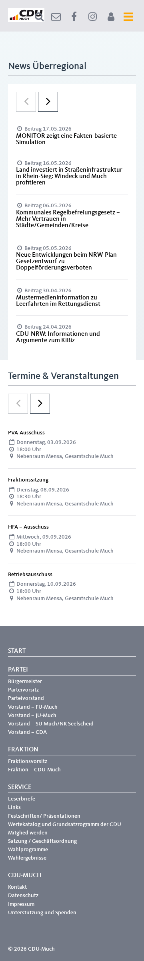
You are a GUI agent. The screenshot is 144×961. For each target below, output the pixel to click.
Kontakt (17, 887)
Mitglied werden (28, 833)
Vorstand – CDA (27, 732)
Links (14, 807)
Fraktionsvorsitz (27, 761)
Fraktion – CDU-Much (34, 770)
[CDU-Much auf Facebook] (74, 17)
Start (17, 651)
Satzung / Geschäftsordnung (42, 841)
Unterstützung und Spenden (42, 912)
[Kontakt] (56, 17)
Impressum (21, 904)
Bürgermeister (25, 681)
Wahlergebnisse (27, 858)
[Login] (111, 17)
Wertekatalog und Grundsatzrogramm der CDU (64, 824)
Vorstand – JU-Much (32, 715)
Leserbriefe (21, 799)
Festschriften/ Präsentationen (44, 816)
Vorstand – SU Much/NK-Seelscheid (51, 724)
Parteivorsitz (23, 690)
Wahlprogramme (28, 849)
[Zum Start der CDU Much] (26, 20)
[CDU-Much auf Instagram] (92, 17)
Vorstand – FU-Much (33, 707)
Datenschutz (23, 895)
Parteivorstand (26, 698)
